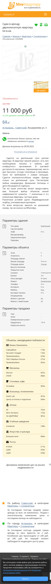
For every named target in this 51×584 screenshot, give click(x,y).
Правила (34, 556)
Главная (15, 556)
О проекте (24, 556)
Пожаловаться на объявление (25, 152)
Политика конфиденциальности (16, 559)
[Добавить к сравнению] (41, 24)
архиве (31, 141)
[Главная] (24, 5)
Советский (20, 127)
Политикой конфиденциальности (16, 570)
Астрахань (8, 14)
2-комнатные (27, 505)
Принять (25, 579)
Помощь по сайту (39, 559)
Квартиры (12, 505)
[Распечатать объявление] (46, 24)
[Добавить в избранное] (36, 24)
